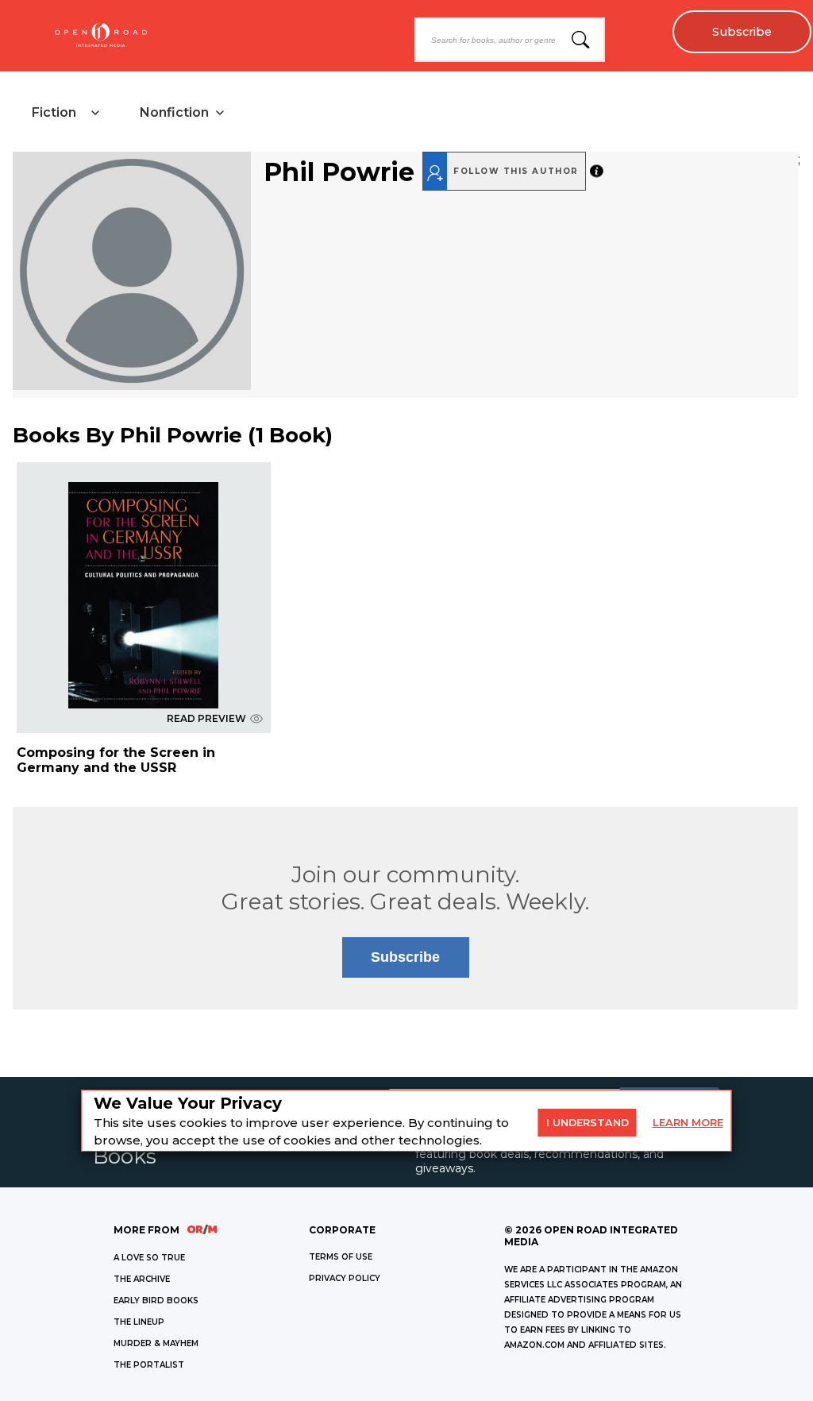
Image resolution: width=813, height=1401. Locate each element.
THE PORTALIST (149, 1365)
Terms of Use (340, 1257)
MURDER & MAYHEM (156, 1343)
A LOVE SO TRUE (149, 1257)
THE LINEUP (139, 1322)
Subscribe (742, 32)
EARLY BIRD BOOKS (156, 1300)
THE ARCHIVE (142, 1279)
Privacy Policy (344, 1278)
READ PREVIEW (206, 718)
